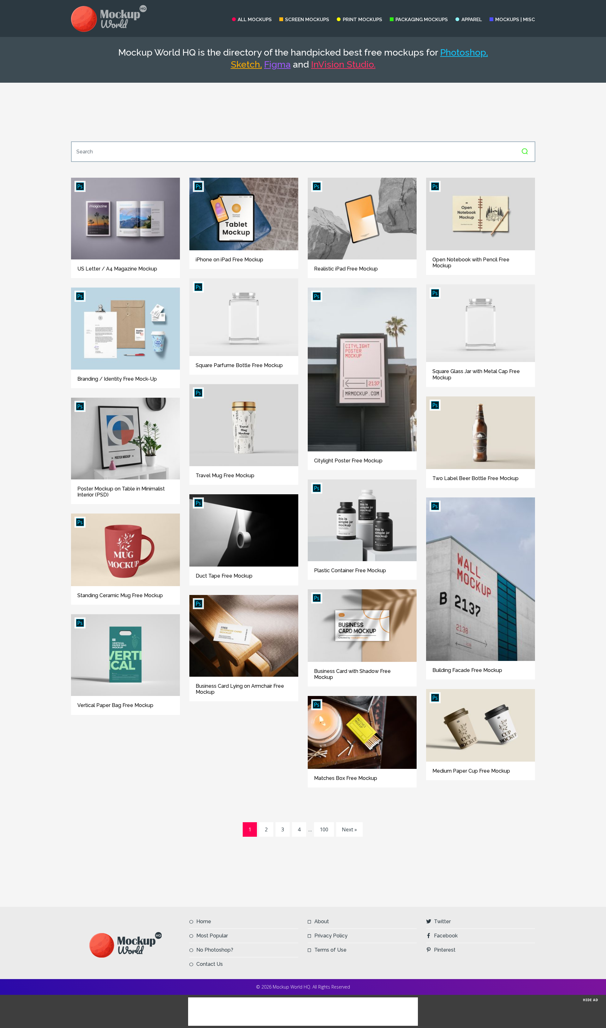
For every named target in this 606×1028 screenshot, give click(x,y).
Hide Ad (590, 1000)
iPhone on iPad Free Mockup (229, 260)
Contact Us (209, 964)
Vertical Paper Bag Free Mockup (115, 705)
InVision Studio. (343, 64)
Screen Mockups (307, 19)
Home (203, 921)
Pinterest (444, 950)
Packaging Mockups (421, 19)
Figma (277, 64)
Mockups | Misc (515, 19)
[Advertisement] (303, 112)
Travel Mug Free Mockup (225, 475)
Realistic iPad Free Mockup (346, 269)
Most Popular (212, 936)
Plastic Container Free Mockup (350, 570)
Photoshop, (464, 52)
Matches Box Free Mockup (345, 778)
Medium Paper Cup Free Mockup (471, 771)
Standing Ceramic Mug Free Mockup (120, 595)
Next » (349, 829)
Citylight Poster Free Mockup (348, 461)
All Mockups (255, 19)
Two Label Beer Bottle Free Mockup (475, 478)
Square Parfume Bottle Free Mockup (239, 365)
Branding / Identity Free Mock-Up (117, 379)
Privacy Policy (331, 936)
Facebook (446, 936)
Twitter (442, 921)
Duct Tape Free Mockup (224, 576)
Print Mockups (362, 19)
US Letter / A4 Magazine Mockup (117, 269)
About (321, 921)
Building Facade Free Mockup (467, 670)
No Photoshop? (214, 950)
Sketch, (246, 64)
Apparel (471, 19)
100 (324, 829)
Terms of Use (330, 950)
